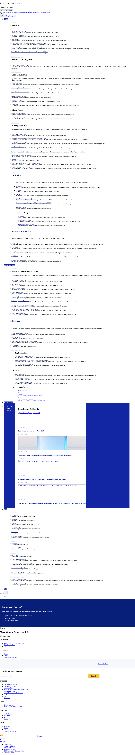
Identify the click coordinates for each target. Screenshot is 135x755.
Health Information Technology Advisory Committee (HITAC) (16, 690)
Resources (16, 321)
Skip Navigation (11, 16)
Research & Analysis (21, 231)
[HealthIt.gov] (25, 12)
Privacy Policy (8, 744)
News (5, 717)
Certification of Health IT (11, 684)
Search (2, 593)
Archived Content (9, 752)
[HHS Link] (39, 736)
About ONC (7, 726)
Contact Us (7, 646)
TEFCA (6, 694)
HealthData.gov (8, 705)
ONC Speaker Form (9, 645)
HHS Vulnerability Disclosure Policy (14, 751)
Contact (6, 729)
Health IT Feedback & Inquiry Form (14, 643)
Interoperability (8, 688)
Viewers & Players (9, 747)
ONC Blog (7, 715)
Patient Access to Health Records (13, 693)
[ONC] (18, 736)
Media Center (8, 714)
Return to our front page (12, 620)
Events (6, 655)
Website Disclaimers (9, 746)
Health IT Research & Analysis (13, 706)
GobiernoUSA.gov (9, 749)
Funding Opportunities (10, 657)
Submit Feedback (103, 664)
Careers (6, 654)
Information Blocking (10, 686)
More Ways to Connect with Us (14, 632)
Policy (18, 175)
